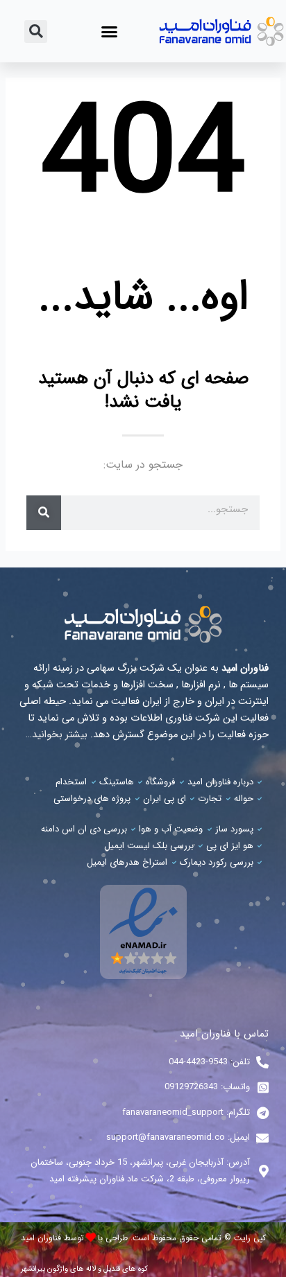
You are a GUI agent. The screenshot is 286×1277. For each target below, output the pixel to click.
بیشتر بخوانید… (56, 735)
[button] (109, 31)
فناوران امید (41, 1237)
